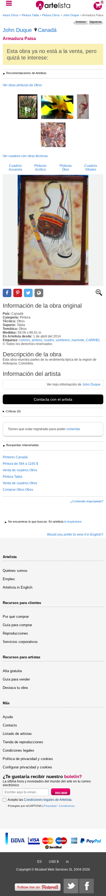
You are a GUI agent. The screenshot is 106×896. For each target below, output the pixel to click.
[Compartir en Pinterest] (17, 293)
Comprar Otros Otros (18, 490)
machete (77, 340)
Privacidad (50, 805)
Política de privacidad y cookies (28, 759)
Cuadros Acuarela (15, 167)
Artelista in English (17, 587)
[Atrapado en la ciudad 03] (53, 135)
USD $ (54, 862)
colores (24, 340)
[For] (27, 107)
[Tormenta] (57, 107)
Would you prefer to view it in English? (75, 534)
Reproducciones (15, 633)
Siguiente (96, 21)
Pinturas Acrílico (40, 167)
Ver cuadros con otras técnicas (25, 156)
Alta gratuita (12, 671)
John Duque (71, 15)
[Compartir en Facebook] (7, 293)
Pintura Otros (9, 15)
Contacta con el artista (53, 399)
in (67, 862)
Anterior (81, 21)
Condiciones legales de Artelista (47, 800)
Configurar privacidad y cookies (27, 767)
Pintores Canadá (15, 457)
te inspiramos (73, 521)
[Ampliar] (99, 295)
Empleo (9, 579)
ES (39, 862)
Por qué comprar (16, 617)
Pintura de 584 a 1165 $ (20, 464)
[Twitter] (71, 886)
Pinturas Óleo (66, 167)
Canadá (47, 30)
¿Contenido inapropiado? (86, 501)
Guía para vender (16, 679)
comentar (73, 429)
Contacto (10, 725)
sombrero (63, 340)
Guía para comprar (17, 625)
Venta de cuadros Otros (20, 470)
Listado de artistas (17, 734)
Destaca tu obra (15, 688)
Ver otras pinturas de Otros (22, 85)
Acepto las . (40, 800)
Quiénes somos (15, 571)
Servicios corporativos (20, 642)
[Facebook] (86, 886)
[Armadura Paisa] (53, 230)
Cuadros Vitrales (90, 167)
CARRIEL (93, 340)
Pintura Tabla (30, 15)
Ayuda (8, 717)
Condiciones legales (18, 750)
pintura (37, 340)
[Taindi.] (83, 107)
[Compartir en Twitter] (28, 293)
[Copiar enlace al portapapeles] (39, 293)
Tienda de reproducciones (23, 742)
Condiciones (66, 805)
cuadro (49, 340)
